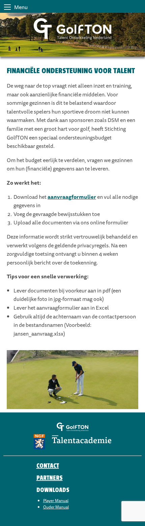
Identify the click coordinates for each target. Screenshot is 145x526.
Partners (49, 478)
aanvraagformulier (72, 196)
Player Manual (55, 500)
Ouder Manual (56, 507)
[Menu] (7, 7)
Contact (47, 465)
